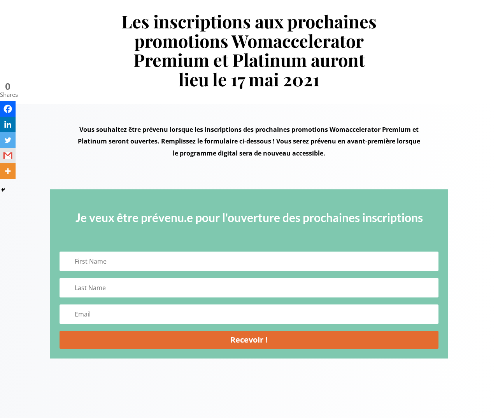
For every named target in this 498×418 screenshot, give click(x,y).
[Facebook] (8, 109)
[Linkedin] (8, 124)
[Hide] (3, 190)
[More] (8, 171)
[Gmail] (8, 155)
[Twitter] (8, 140)
